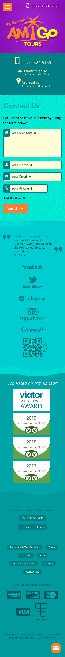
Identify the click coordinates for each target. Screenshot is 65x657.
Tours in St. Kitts (32, 514)
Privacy (48, 559)
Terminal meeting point (36, 84)
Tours (52, 543)
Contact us (32, 567)
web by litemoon (47, 634)
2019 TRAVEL (31, 400)
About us (25, 551)
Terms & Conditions (24, 559)
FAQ (42, 551)
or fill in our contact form (36, 74)
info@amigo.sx (35, 71)
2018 (31, 438)
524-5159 (45, 6)
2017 (31, 462)
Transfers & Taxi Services (25, 543)
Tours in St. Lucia (32, 523)
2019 (31, 414)
